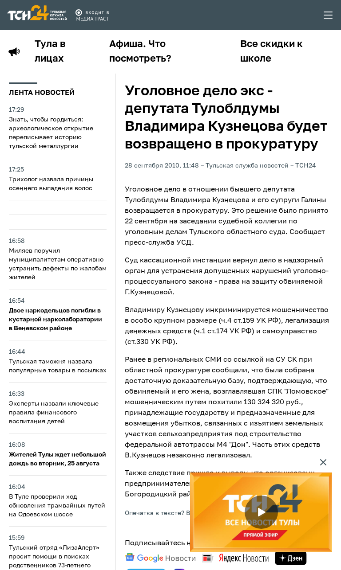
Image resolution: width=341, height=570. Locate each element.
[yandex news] (235, 557)
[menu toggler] (328, 15)
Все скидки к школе (271, 51)
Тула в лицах (50, 51)
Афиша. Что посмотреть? (140, 51)
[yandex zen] (291, 558)
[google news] (160, 558)
